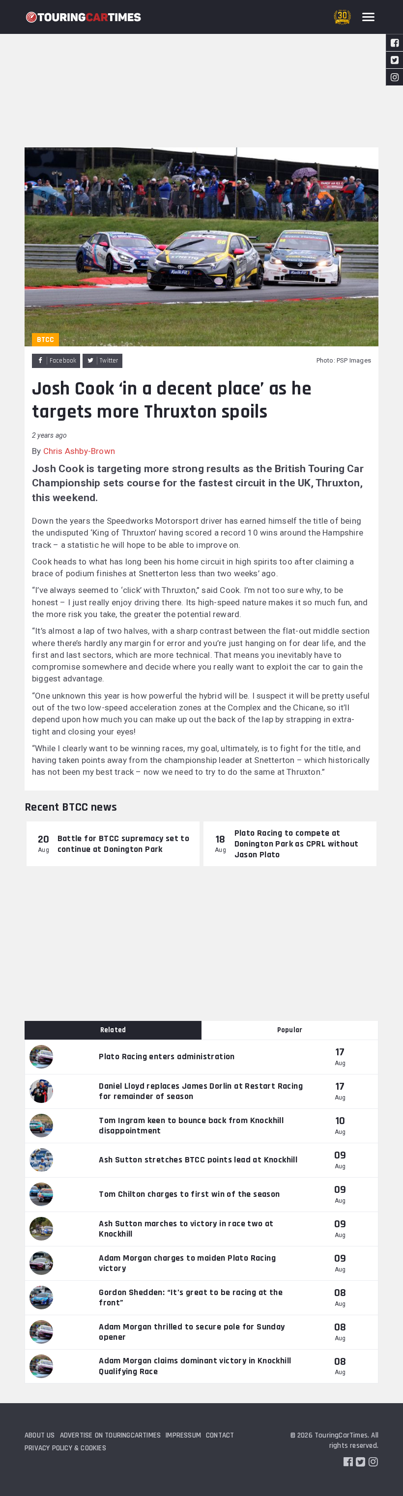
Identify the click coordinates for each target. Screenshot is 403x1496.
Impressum (183, 1435)
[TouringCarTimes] (84, 17)
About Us (40, 1435)
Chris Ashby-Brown (79, 451)
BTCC (45, 339)
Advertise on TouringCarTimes (110, 1435)
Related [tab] (113, 1030)
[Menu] (368, 17)
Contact (220, 1435)
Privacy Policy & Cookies (65, 1448)
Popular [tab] (289, 1030)
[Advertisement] (201, 73)
